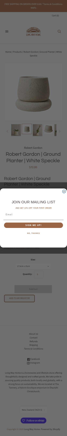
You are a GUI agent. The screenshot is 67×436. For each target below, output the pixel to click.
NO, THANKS (33, 233)
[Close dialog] (64, 191)
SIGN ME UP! (33, 225)
